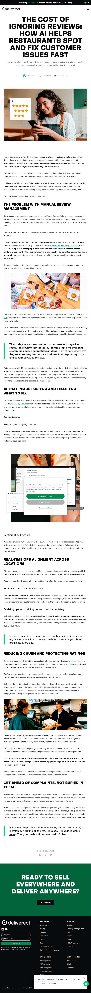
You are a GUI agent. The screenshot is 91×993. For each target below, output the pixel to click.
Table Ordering (72, 943)
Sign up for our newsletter (50, 950)
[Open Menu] (88, 9)
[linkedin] (2, 929)
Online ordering (46, 971)
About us (43, 925)
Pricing (42, 929)
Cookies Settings (45, 508)
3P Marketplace (46, 968)
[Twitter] (45, 855)
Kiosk (69, 939)
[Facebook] (40, 855)
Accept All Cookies (45, 496)
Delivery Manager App (75, 929)
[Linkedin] (50, 855)
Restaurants (71, 960)
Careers (43, 932)
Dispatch (70, 936)
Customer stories (46, 946)
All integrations (45, 960)
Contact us (44, 936)
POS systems (45, 964)
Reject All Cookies (45, 502)
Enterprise (71, 968)
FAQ (41, 939)
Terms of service (7, 988)
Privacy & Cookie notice (32, 988)
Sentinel (70, 925)
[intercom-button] (86, 983)
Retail (69, 964)
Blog (41, 943)
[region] (45, 496)
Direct (69, 932)
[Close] (84, 978)
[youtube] (6, 929)
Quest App (71, 946)
